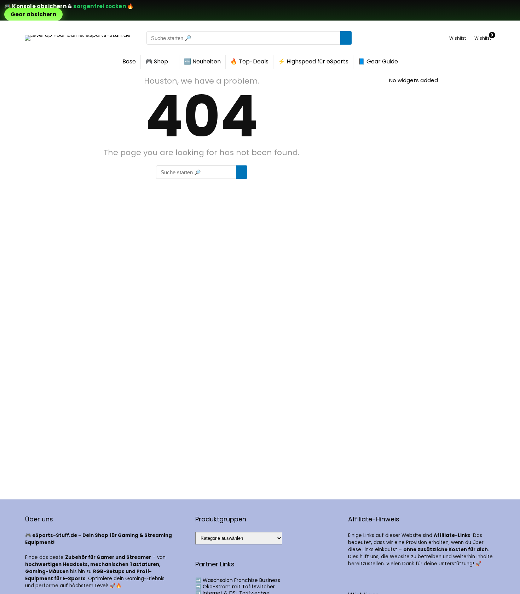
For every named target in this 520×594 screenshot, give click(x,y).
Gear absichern (33, 14)
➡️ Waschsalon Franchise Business (237, 580)
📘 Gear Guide (378, 61)
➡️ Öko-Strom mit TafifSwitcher (235, 586)
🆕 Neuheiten (202, 61)
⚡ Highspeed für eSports (313, 61)
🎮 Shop (156, 61)
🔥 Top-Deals (249, 61)
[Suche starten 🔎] (346, 38)
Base (129, 61)
